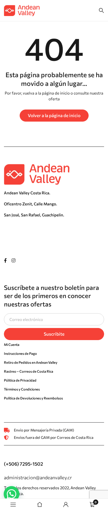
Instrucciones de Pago (20, 353)
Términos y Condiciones (22, 389)
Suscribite (54, 334)
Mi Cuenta (11, 344)
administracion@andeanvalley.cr (38, 477)
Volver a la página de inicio (54, 115)
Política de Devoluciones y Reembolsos (33, 398)
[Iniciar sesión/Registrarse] (66, 504)
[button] (11, 494)
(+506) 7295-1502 (23, 464)
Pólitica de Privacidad (20, 380)
